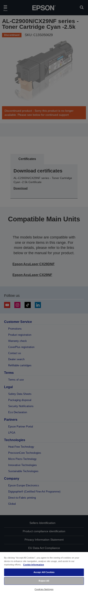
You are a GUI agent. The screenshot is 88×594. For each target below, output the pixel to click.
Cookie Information (33, 564)
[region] (44, 573)
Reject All (44, 581)
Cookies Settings (44, 589)
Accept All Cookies (44, 572)
